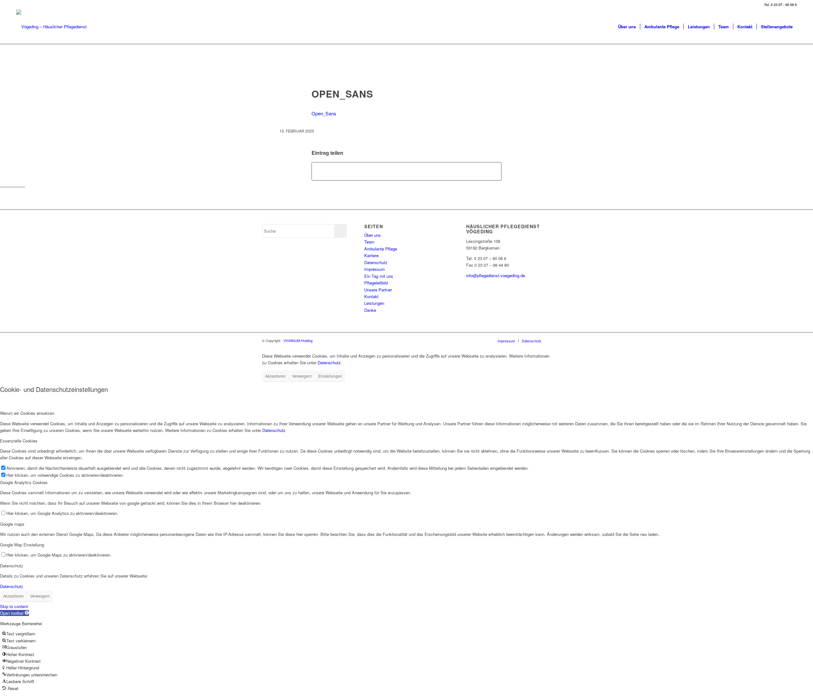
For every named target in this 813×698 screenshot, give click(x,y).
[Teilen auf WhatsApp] (406, 171)
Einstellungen (330, 376)
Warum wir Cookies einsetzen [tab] (27, 413)
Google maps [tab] (12, 524)
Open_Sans (324, 113)
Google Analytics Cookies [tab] (24, 482)
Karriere (371, 255)
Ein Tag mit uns (378, 276)
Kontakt (371, 296)
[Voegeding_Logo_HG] (51, 27)
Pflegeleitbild (376, 283)
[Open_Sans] (407, 75)
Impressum (374, 269)
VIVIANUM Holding (298, 340)
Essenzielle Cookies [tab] (18, 441)
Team (369, 242)
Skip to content (14, 606)
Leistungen (374, 303)
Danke (370, 310)
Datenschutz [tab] (11, 566)
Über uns (372, 235)
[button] (14, 613)
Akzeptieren (275, 376)
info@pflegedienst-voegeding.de (495, 275)
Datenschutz (375, 262)
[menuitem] (627, 27)
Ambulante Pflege (380, 249)
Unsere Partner (378, 290)
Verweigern (302, 376)
